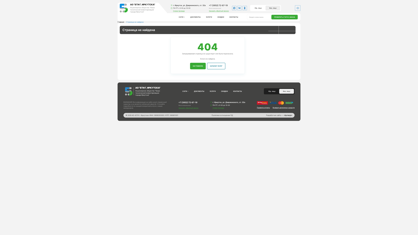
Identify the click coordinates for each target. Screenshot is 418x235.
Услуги (209, 17)
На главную (198, 66)
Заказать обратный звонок (219, 11)
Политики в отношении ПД (222, 115)
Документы (195, 17)
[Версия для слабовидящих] (297, 8)
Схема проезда (179, 11)
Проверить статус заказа (284, 17)
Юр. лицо (258, 8)
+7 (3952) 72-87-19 (218, 5)
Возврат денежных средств (284, 108)
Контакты (233, 17)
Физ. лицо (272, 8)
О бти (181, 17)
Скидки (220, 17)
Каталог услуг (216, 66)
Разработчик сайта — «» (279, 115)
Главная (121, 22)
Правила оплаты (263, 108)
